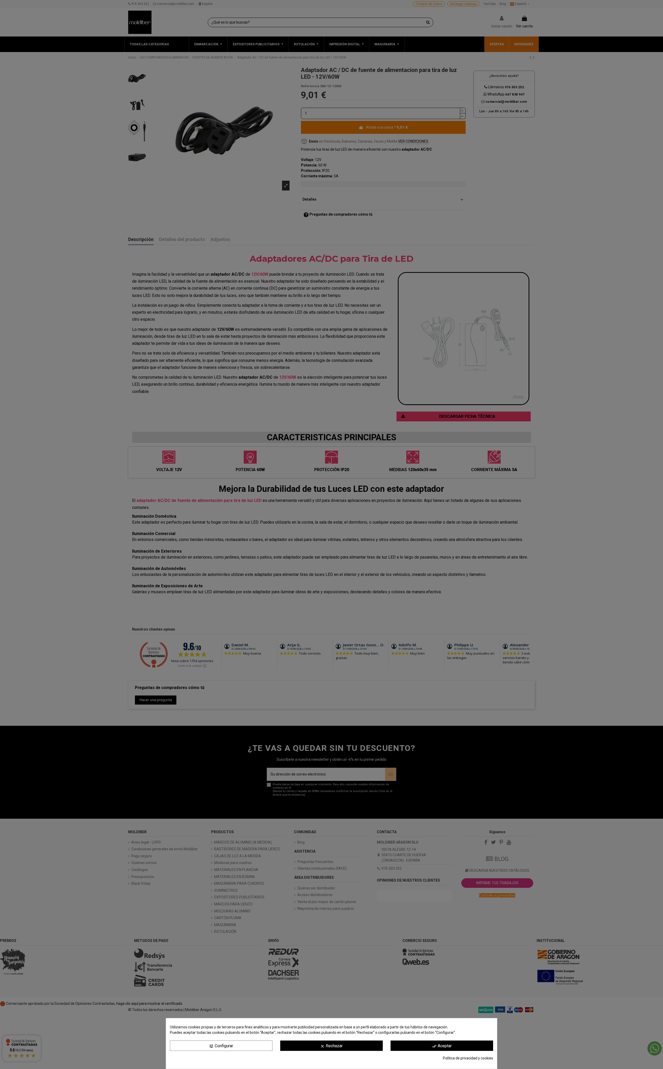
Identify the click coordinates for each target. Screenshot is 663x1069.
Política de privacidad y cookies (468, 1058)
